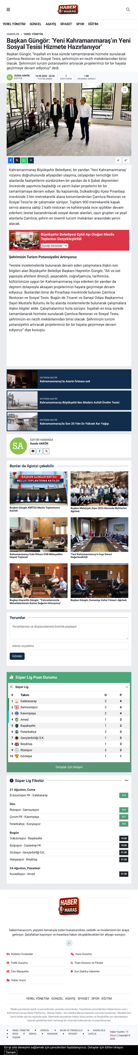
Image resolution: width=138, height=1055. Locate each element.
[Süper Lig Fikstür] (126, 780)
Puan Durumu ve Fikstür (89, 962)
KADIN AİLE (99, 1030)
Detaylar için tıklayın (69, 767)
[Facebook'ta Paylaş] (10, 160)
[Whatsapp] (69, 943)
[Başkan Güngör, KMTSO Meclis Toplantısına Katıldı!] (39, 488)
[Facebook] (40, 451)
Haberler (13, 34)
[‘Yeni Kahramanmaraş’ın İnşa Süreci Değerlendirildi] (99, 534)
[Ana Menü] (8, 9)
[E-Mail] (33, 451)
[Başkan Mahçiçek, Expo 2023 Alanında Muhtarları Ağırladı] (99, 488)
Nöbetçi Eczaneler (22, 954)
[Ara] (128, 9)
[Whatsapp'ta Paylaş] (24, 160)
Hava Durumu (83, 954)
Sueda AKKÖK (39, 443)
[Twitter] (46, 451)
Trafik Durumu (19, 962)
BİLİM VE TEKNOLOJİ (70, 1030)
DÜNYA (32, 1033)
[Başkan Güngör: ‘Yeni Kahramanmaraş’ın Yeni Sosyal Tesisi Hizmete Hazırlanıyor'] (69, 119)
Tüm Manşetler (20, 971)
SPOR (80, 24)
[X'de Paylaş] (17, 160)
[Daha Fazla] (31, 160)
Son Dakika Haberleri (87, 971)
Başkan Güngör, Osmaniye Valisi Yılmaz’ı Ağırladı (99, 600)
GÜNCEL (35, 24)
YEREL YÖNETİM (14, 24)
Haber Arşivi (18, 980)
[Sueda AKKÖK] (18, 446)
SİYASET (66, 24)
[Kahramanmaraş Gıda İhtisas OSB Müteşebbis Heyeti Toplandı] (39, 534)
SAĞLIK (92, 1033)
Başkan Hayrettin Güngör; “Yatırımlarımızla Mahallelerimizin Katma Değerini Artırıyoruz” (35, 602)
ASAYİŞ (51, 24)
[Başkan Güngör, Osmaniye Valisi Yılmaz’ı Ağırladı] (99, 580)
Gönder (17, 656)
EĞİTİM (93, 24)
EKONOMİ (52, 1033)
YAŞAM (16, 1037)
